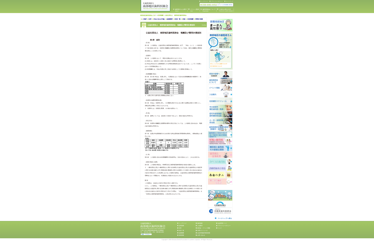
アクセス (146, 234)
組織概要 (170, 19)
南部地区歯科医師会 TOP (148, 15)
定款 (184, 19)
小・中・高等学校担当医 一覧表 (220, 121)
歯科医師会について (220, 81)
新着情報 (181, 235)
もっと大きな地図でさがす (219, 63)
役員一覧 (178, 19)
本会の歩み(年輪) (159, 19)
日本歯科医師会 (220, 204)
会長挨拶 (181, 225)
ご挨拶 (144, 19)
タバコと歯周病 (220, 161)
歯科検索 (220, 41)
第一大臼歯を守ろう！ (220, 181)
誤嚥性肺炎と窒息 (220, 168)
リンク (220, 228)
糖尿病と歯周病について (220, 148)
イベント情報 (220, 87)
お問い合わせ (201, 235)
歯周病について (220, 134)
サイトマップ (229, 1)
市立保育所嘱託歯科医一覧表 (220, 108)
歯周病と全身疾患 (220, 155)
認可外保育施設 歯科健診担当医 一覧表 (220, 114)
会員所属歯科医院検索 (203, 233)
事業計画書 (199, 19)
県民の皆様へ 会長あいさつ (220, 74)
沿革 (150, 19)
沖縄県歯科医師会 (220, 211)
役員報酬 (190, 19)
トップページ (204, 1)
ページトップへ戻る (225, 218)
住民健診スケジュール (220, 101)
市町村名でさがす (217, 66)
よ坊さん (220, 195)
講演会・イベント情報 (203, 228)
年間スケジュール (202, 230)
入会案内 (220, 94)
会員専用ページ (222, 223)
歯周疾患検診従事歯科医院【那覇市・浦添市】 (220, 128)
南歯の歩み (220, 175)
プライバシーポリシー (217, 1)
